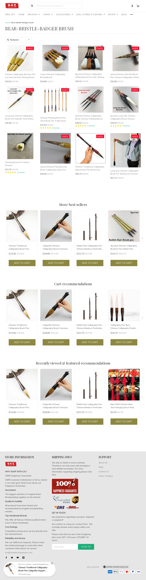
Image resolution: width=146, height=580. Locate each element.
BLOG (124, 14)
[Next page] (142, 239)
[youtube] (19, 557)
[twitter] (13, 557)
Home (7, 22)
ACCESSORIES (63, 14)
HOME (22, 14)
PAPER (46, 14)
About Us (103, 462)
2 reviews (91, 126)
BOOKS (112, 14)
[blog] (24, 557)
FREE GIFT (10, 14)
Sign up (86, 547)
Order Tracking (106, 476)
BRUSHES (33, 14)
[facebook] (7, 557)
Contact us (104, 471)
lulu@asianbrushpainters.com (18, 552)
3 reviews (126, 126)
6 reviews (56, 128)
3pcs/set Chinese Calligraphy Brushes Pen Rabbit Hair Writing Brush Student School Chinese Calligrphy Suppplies (123, 247)
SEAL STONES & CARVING (89, 14)
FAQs (101, 467)
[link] (11, 569)
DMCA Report (93, 567)
